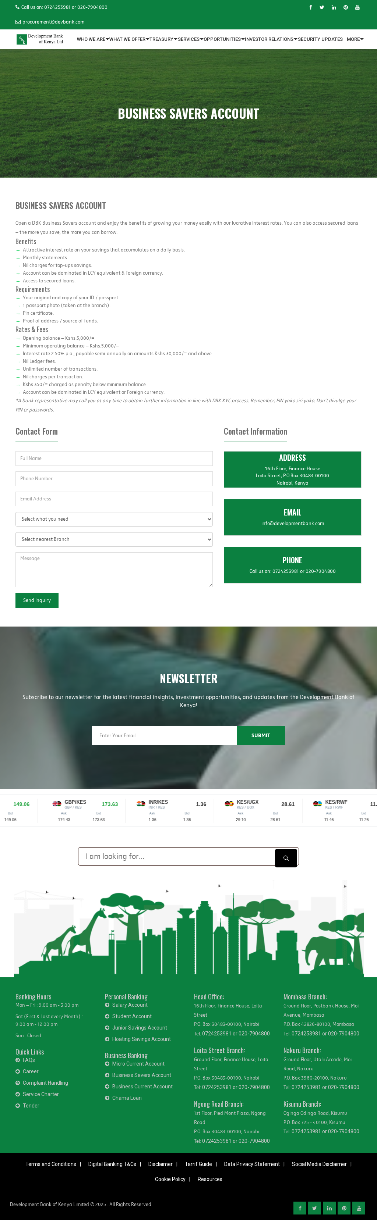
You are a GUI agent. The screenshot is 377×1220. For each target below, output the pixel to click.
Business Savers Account (141, 1075)
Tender (31, 1106)
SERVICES (189, 39)
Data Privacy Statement (252, 1164)
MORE (353, 39)
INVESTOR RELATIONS (269, 39)
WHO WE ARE (91, 39)
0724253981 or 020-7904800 (236, 1034)
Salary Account (130, 1005)
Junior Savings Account (139, 1028)
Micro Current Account (138, 1064)
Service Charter (41, 1094)
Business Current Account (142, 1086)
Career (31, 1071)
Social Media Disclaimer (319, 1164)
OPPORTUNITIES (222, 39)
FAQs (29, 1060)
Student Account (132, 1016)
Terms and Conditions (50, 1164)
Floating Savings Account (141, 1039)
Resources (210, 1179)
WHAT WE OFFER (127, 39)
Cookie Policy (170, 1179)
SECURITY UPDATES (320, 39)
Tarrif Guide (198, 1164)
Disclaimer (160, 1164)
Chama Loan (127, 1098)
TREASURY (161, 39)
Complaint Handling (45, 1083)
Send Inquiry (37, 600)
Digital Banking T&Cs (112, 1164)
